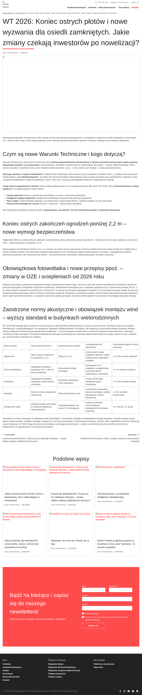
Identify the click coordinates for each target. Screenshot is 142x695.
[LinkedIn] (137, 691)
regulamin (95, 613)
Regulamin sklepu (55, 664)
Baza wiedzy (124, 7)
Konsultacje (8, 674)
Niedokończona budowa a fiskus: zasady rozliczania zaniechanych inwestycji (110, 438)
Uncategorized (9, 49)
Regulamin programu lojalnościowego (64, 670)
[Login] (138, 2)
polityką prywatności (93, 620)
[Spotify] (133, 691)
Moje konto (98, 667)
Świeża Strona (72, 691)
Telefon (85, 604)
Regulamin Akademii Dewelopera (62, 667)
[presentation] (24, 478)
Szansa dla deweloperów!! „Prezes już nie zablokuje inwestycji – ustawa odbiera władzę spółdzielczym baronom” (34, 438)
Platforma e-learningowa (119, 2)
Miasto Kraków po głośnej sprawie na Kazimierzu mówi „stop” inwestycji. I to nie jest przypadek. (116, 543)
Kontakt (135, 7)
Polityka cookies (55, 677)
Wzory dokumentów (11, 677)
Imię (84, 586)
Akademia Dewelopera (76, 7)
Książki (6, 670)
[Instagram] (124, 691)
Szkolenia (92, 7)
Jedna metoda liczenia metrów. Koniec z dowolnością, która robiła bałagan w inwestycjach (24, 497)
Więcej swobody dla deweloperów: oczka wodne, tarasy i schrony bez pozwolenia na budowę (22, 543)
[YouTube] (129, 691)
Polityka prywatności (57, 674)
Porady (31, 49)
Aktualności (21, 49)
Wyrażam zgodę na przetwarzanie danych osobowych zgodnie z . (106, 618)
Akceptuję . (91, 613)
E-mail (85, 595)
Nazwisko (113, 586)
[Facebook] (120, 691)
